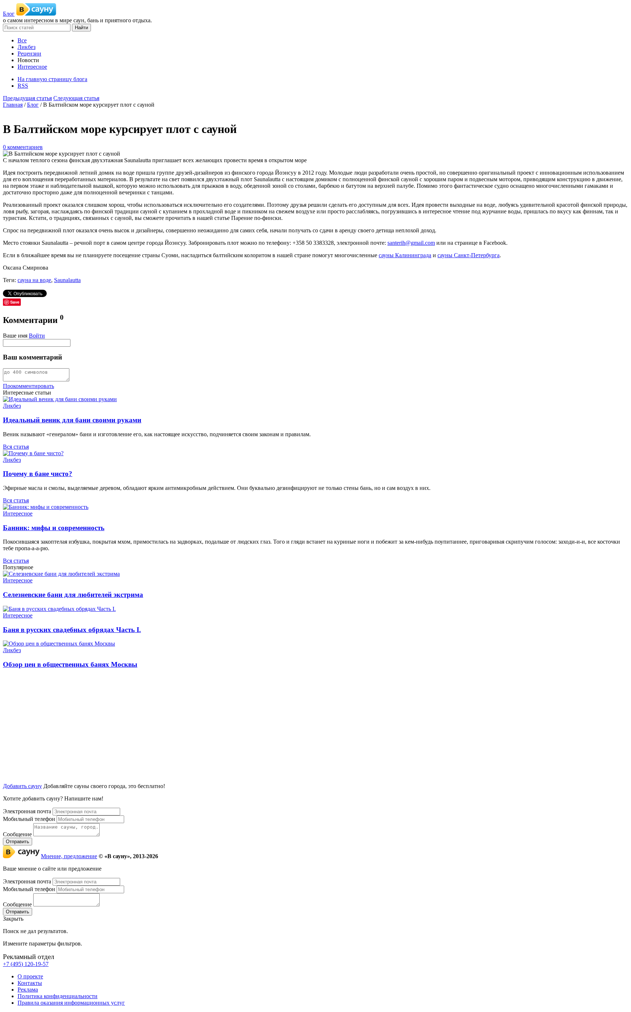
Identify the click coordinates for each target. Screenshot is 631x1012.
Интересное (17, 513)
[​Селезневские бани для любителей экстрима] (61, 574)
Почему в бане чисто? (37, 474)
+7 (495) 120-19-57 (26, 964)
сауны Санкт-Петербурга (468, 255)
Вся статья (16, 447)
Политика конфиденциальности (57, 996)
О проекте (30, 976)
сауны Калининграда (405, 255)
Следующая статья (76, 98)
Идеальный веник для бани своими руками (72, 420)
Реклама (28, 989)
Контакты (30, 983)
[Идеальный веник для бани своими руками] (60, 399)
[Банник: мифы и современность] (45, 507)
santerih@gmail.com (411, 243)
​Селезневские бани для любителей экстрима (73, 594)
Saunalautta (67, 280)
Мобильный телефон (29, 819)
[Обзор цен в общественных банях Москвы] (59, 643)
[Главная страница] (36, 14)
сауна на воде (34, 280)
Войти (37, 335)
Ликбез (12, 406)
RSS (23, 86)
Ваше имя (15, 335)
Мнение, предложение (69, 856)
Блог (9, 14)
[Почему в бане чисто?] (33, 453)
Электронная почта (27, 811)
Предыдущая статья (27, 98)
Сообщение (17, 834)
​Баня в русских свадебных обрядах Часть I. (72, 630)
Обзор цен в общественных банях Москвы (70, 664)
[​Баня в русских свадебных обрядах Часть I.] (59, 609)
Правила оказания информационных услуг (71, 1003)
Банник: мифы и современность (53, 528)
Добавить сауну (22, 786)
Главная (13, 105)
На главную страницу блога (52, 79)
